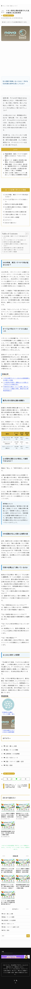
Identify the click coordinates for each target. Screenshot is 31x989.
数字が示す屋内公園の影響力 (14, 204)
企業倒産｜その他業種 (13, 754)
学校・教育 (9, 765)
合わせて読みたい (10, 223)
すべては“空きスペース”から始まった (15, 240)
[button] (7, 779)
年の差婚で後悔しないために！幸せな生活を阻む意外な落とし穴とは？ (15, 82)
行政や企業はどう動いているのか (15, 214)
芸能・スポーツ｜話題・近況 (15, 761)
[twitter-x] (14, 980)
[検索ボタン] (27, 2)
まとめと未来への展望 (12, 217)
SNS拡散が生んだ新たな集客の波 (15, 212)
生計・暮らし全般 (11, 746)
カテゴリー (8, 220)
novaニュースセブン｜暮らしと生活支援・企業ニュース (13, 2)
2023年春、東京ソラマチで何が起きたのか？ (16, 237)
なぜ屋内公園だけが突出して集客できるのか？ (15, 245)
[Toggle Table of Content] (26, 233)
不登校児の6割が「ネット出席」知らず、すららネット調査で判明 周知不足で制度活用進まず (16, 388)
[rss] (16, 980)
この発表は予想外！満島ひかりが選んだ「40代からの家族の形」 (15, 383)
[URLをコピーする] (25, 779)
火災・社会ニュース (8, 15)
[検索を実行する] (28, 935)
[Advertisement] (15, 58)
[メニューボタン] (30, 2)
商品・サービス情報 (12, 750)
